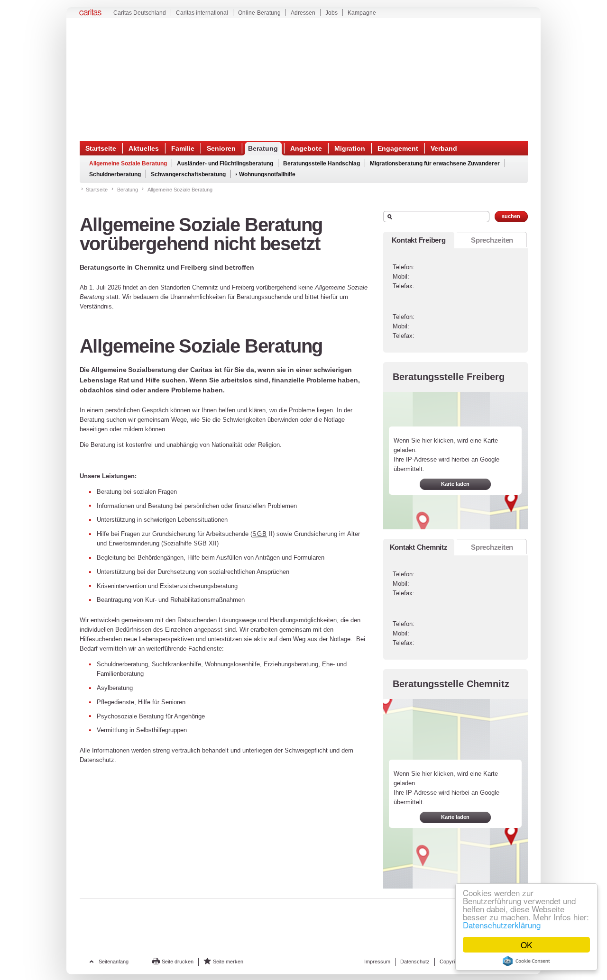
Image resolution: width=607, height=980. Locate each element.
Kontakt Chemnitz (419, 547)
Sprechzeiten (492, 240)
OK (526, 945)
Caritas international (202, 12)
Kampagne (362, 12)
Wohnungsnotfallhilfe (267, 174)
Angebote (306, 148)
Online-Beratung (259, 12)
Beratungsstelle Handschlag (321, 163)
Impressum (377, 961)
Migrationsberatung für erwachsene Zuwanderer (435, 163)
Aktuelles (144, 148)
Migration (349, 148)
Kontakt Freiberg (419, 240)
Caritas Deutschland (139, 12)
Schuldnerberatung (115, 174)
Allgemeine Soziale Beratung (128, 163)
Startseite (100, 148)
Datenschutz (415, 961)
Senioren (221, 148)
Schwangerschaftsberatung (188, 174)
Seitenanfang (114, 961)
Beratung (263, 148)
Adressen (303, 12)
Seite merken (228, 961)
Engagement (397, 148)
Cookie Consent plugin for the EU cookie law (526, 961)
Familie (182, 148)
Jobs (331, 12)
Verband (444, 148)
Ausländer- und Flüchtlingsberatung (225, 163)
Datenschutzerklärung (502, 925)
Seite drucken (177, 961)
